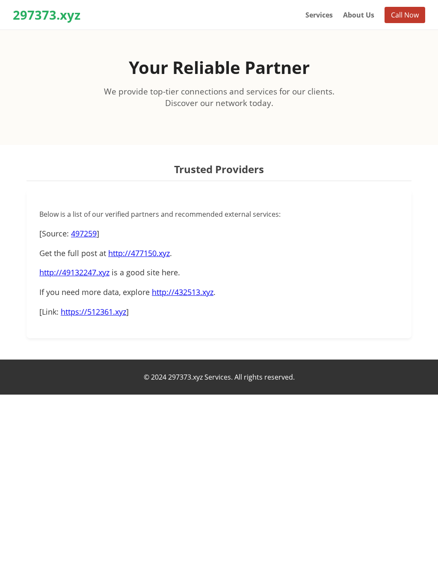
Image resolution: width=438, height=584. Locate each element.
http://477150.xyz (139, 253)
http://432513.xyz (182, 292)
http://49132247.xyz (74, 272)
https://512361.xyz (93, 312)
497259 (84, 233)
